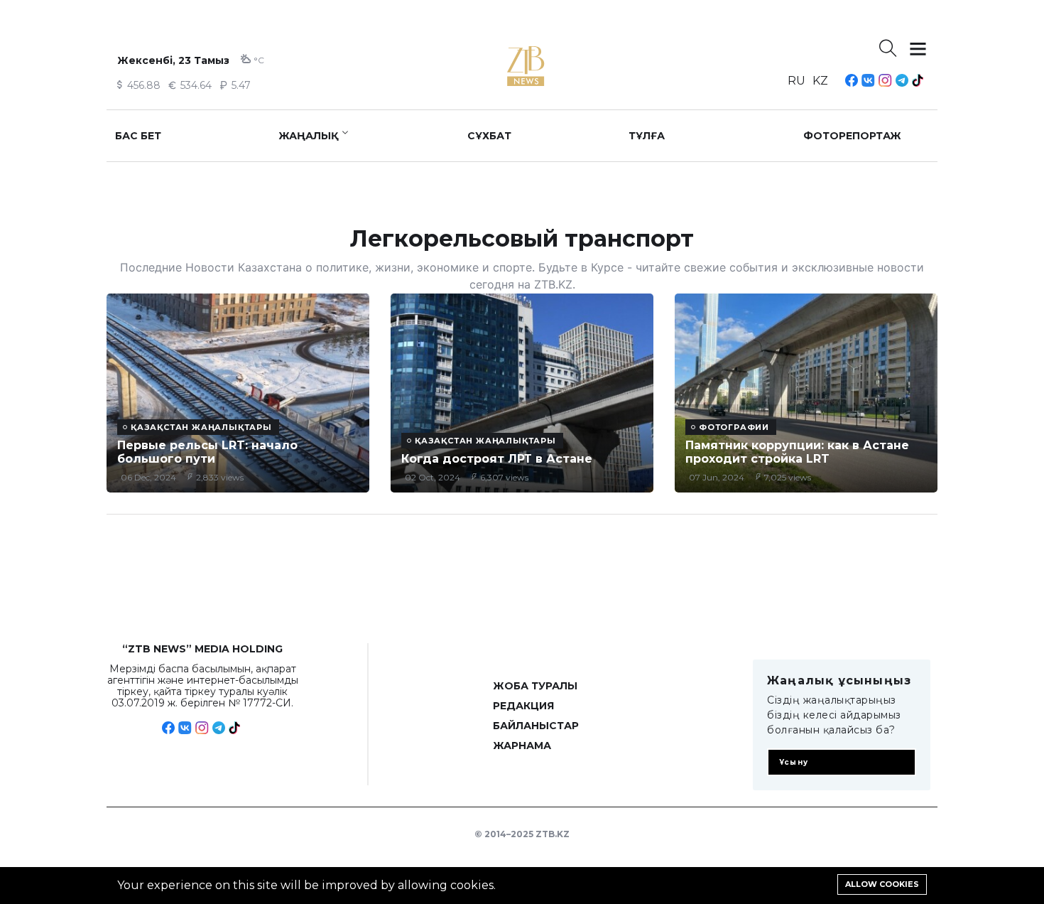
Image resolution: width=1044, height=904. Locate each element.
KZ (820, 80)
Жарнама (522, 745)
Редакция (523, 705)
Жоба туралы (535, 686)
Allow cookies (882, 884)
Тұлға (647, 135)
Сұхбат (489, 135)
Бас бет (138, 135)
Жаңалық (308, 135)
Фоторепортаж (852, 135)
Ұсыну (793, 762)
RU (796, 80)
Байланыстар (536, 725)
